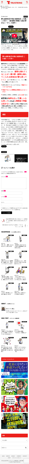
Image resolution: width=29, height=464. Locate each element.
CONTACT (25, 456)
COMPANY (19, 456)
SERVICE (8, 456)
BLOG (3, 456)
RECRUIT (13, 456)
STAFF (9, 457)
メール (3, 196)
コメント (4, 176)
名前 (3, 190)
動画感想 (4, 152)
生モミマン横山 (10, 308)
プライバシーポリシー (16, 457)
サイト (2, 202)
